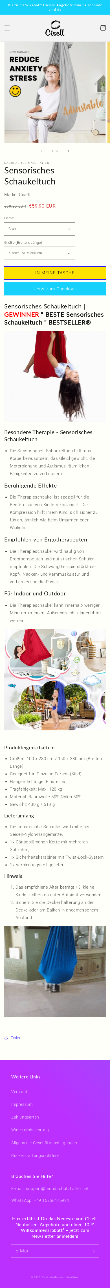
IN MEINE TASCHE (55, 272)
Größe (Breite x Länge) (23, 242)
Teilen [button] (16, 1037)
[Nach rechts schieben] (68, 151)
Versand (19, 1091)
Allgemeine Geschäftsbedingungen (44, 1143)
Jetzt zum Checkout (55, 288)
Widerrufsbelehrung (30, 1130)
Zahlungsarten (25, 1117)
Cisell (45, 1277)
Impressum (21, 1104)
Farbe (9, 218)
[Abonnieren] (92, 1251)
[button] (7, 28)
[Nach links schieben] (42, 151)
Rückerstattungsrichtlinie (35, 1155)
